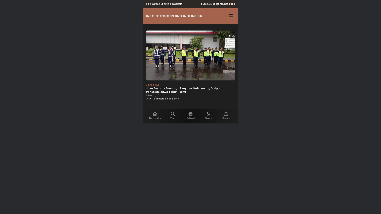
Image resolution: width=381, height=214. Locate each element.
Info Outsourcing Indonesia (174, 16)
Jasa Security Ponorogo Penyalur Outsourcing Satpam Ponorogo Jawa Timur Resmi (184, 90)
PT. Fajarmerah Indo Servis (164, 98)
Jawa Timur (152, 84)
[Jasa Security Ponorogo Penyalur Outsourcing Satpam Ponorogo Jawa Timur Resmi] (190, 56)
